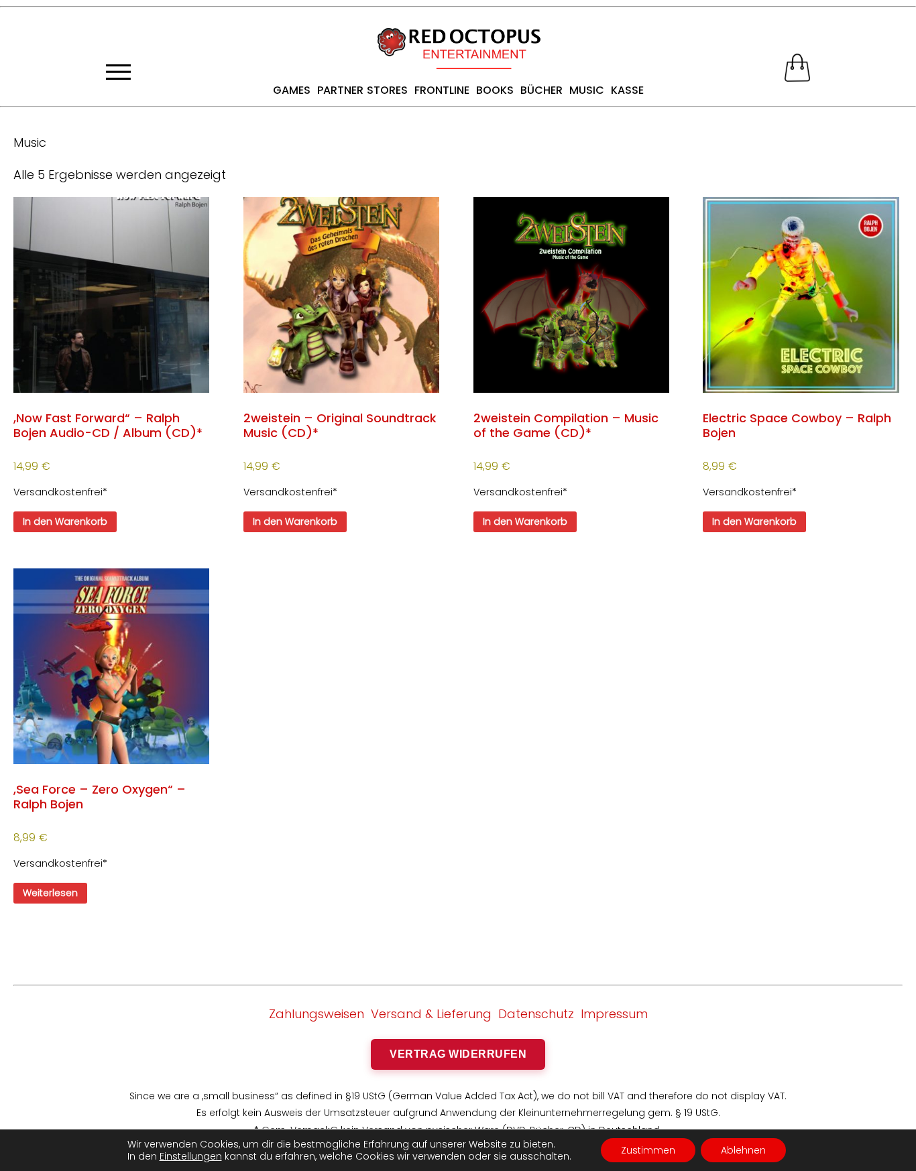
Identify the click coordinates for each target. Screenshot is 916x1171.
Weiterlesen (50, 893)
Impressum (614, 1013)
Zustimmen (648, 1150)
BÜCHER (541, 90)
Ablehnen (743, 1150)
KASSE (627, 90)
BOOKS (495, 90)
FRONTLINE (441, 90)
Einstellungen (191, 1156)
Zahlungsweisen (316, 1013)
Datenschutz (536, 1013)
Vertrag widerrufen (458, 1054)
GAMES (291, 90)
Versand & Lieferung (431, 1013)
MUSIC (586, 90)
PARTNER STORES (362, 90)
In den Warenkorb (65, 521)
